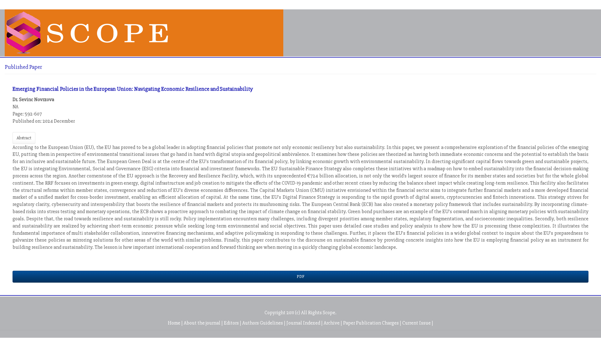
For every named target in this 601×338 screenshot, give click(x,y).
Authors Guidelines (263, 323)
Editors (232, 323)
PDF (300, 276)
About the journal (202, 323)
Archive (332, 323)
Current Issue (417, 323)
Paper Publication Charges (371, 323)
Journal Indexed (303, 323)
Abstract (24, 138)
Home (174, 323)
